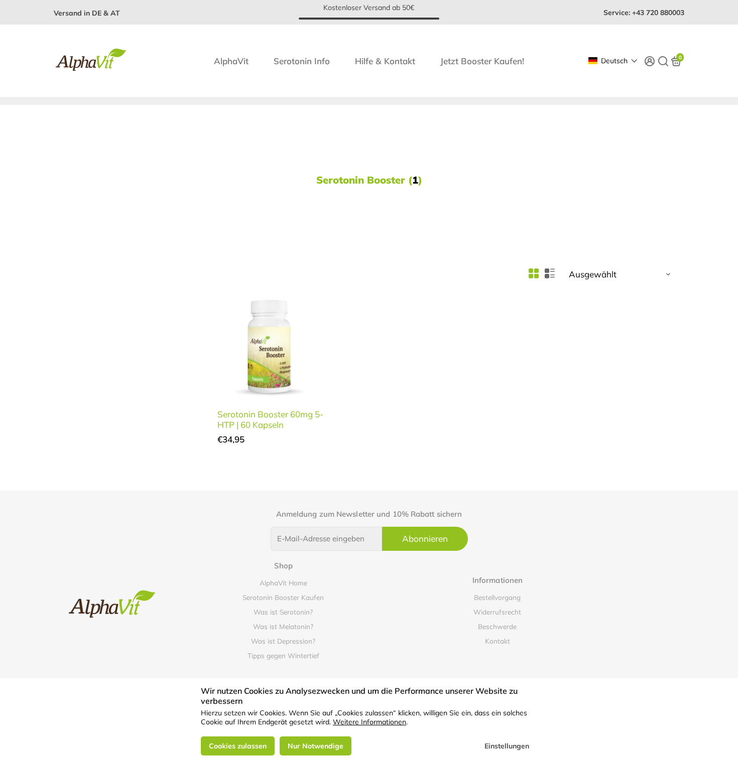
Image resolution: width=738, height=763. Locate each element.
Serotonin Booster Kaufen (283, 597)
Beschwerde (497, 626)
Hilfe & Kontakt (385, 61)
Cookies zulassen (238, 745)
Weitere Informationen (369, 721)
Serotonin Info (302, 61)
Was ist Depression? (283, 641)
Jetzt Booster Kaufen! (482, 61)
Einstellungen (506, 745)
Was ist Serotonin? (283, 611)
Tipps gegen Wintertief (283, 655)
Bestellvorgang (497, 597)
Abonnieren (425, 538)
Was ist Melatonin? (283, 626)
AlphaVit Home (283, 582)
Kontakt (497, 641)
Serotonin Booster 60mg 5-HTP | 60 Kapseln (270, 419)
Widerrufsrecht (497, 611)
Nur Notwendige (315, 745)
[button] (613, 60)
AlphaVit (231, 61)
